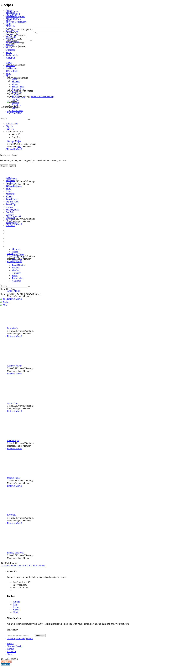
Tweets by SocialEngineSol (20, 638)
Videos (16, 609)
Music (16, 612)
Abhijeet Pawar (14, 365)
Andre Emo (12, 403)
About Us (11, 651)
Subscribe (40, 636)
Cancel (4, 166)
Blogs (15, 604)
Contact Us (6, 662)
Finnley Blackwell (15, 552)
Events (16, 607)
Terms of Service (15, 646)
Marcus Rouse (13, 478)
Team (9, 654)
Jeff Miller (12, 515)
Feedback (5, 664)
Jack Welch (12, 328)
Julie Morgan (13, 440)
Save (12, 166)
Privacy (10, 643)
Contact (10, 649)
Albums (16, 601)
